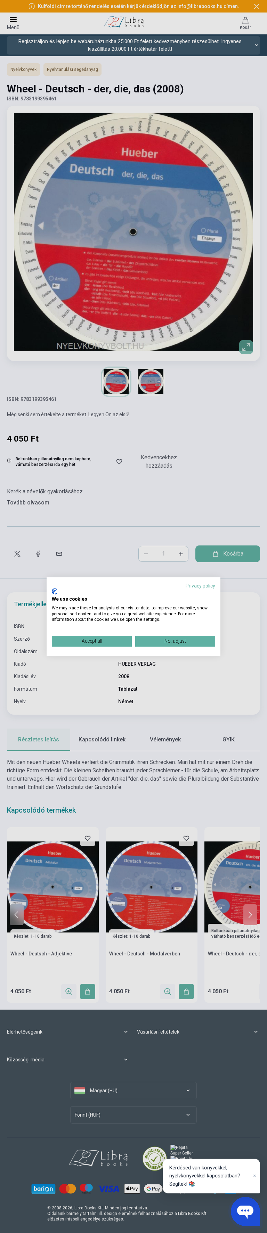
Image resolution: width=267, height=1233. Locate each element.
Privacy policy (200, 586)
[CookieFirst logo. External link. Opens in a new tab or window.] (54, 592)
